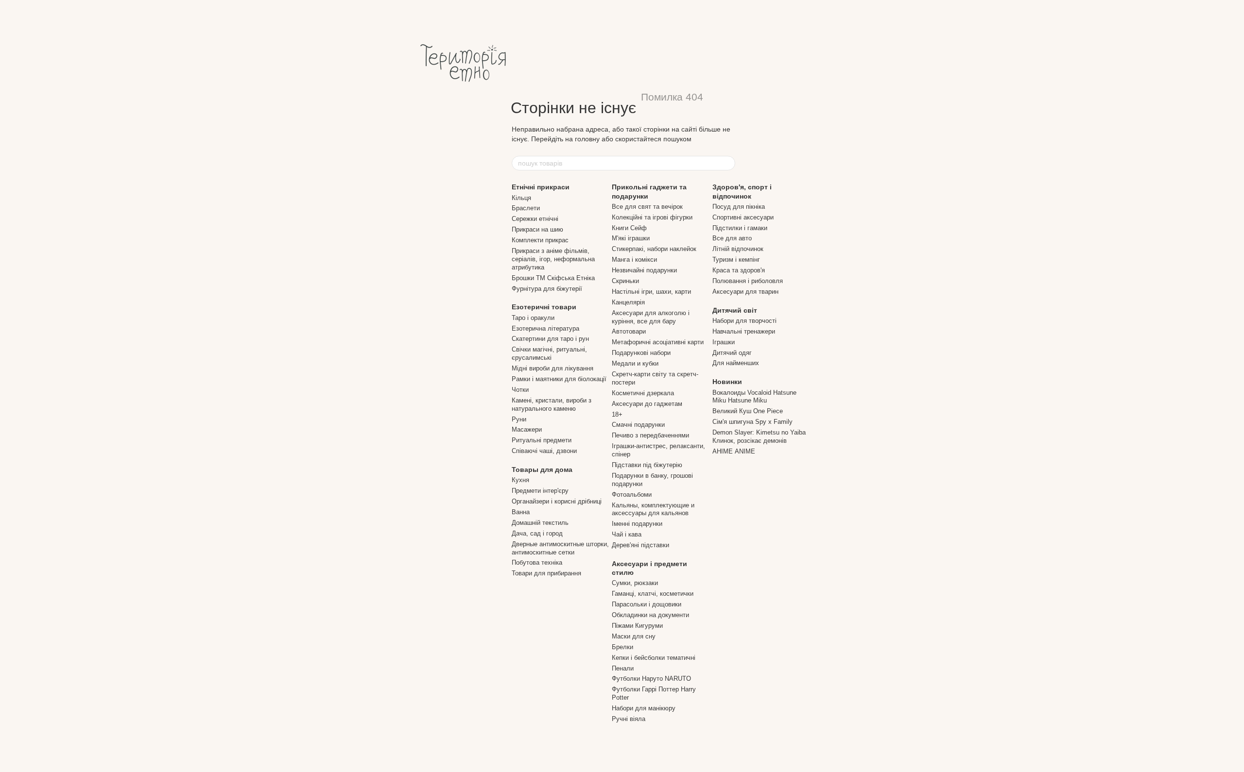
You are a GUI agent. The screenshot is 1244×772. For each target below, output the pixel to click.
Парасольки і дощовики (646, 604)
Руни (519, 419)
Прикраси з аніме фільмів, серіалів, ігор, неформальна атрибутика (553, 259)
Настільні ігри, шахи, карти (651, 291)
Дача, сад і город (537, 533)
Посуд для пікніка (738, 206)
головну (587, 139)
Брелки (622, 647)
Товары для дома (542, 469)
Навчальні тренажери (743, 331)
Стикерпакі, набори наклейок (654, 248)
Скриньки (625, 281)
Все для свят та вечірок (647, 206)
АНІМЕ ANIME (733, 451)
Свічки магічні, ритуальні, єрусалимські (549, 353)
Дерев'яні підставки (640, 545)
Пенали (623, 668)
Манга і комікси (634, 259)
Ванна (521, 512)
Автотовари (629, 331)
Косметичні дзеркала (643, 393)
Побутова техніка (537, 562)
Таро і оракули (533, 317)
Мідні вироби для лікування (552, 368)
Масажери (527, 429)
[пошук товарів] (727, 163)
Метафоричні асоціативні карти (658, 342)
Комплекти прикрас (540, 240)
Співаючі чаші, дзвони (544, 450)
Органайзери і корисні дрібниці (557, 501)
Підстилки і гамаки (739, 228)
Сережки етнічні (535, 218)
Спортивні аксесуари (743, 217)
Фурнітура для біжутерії (547, 288)
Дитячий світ (734, 310)
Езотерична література (545, 328)
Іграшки (723, 342)
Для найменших (735, 363)
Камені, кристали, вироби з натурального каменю (551, 404)
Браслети (526, 208)
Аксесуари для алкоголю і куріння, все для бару (651, 317)
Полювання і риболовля (747, 281)
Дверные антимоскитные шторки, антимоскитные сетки (560, 548)
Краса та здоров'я (738, 270)
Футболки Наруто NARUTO (651, 678)
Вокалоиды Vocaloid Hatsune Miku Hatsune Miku (754, 396)
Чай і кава (626, 534)
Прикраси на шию (537, 229)
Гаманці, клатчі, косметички (652, 593)
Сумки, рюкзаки (635, 583)
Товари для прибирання (546, 573)
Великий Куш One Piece (747, 411)
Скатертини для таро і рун (550, 338)
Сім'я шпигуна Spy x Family (752, 421)
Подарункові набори (641, 352)
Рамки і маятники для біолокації (559, 379)
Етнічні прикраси (541, 187)
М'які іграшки (631, 238)
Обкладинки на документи (650, 615)
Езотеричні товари (544, 307)
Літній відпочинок (737, 248)
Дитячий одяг (732, 352)
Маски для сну (634, 636)
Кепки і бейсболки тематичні (653, 657)
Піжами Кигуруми (637, 625)
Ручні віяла (628, 718)
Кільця (521, 197)
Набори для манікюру (643, 708)
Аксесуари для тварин (745, 291)
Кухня (520, 480)
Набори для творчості (744, 320)
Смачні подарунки (638, 424)
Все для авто (732, 238)
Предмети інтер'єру (540, 490)
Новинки (727, 382)
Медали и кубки (635, 363)
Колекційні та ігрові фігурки (652, 217)
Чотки (520, 389)
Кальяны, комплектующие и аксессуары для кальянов (653, 509)
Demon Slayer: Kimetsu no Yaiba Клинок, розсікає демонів (759, 436)
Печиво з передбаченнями (650, 435)
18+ (617, 414)
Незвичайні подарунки (644, 270)
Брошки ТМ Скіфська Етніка (553, 278)
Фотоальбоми (632, 494)
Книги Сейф (629, 228)
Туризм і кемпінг (736, 259)
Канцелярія (628, 302)
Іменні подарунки (637, 523)
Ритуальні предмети (541, 440)
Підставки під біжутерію (647, 465)
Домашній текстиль (540, 522)
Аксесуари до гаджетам (647, 403)
